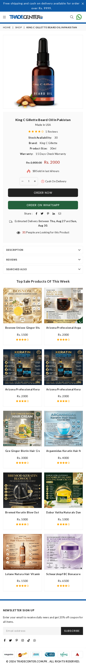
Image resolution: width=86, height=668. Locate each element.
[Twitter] (10, 640)
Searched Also (16, 269)
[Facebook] (4, 640)
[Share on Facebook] (36, 213)
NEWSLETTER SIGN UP (18, 610)
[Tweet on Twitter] (42, 213)
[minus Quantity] (23, 181)
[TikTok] (28, 640)
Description (14, 250)
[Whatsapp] (34, 640)
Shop (18, 27)
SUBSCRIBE (72, 631)
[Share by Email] (60, 213)
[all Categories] (4, 17)
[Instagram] (22, 640)
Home (7, 27)
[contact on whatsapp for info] (79, 17)
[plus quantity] (35, 181)
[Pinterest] (17, 640)
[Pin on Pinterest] (48, 213)
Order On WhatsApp (43, 205)
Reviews (11, 259)
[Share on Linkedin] (54, 213)
